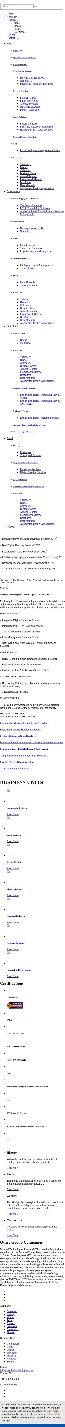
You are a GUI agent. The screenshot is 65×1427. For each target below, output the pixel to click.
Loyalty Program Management (36, 251)
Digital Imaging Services (33, 472)
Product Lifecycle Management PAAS (28, 486)
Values (10, 1317)
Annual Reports (28, 176)
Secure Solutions (19, 117)
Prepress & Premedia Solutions (25, 463)
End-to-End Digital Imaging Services (39, 417)
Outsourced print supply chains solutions (29, 425)
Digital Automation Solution (24, 58)
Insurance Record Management (36, 126)
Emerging (12, 1352)
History (10, 1314)
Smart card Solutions (31, 248)
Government (13, 191)
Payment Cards (28, 97)
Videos (17, 25)
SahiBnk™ (17, 51)
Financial (11, 1355)
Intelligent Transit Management (36, 83)
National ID (26, 80)
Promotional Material (31, 179)
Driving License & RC (32, 77)
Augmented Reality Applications (37, 188)
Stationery (25, 164)
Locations (12, 1326)
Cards (10, 1346)
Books (23, 340)
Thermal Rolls (27, 268)
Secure (10, 1361)
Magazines (25, 342)
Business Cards (28, 173)
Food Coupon (27, 245)
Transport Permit (29, 285)
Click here (5, 588)
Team (9, 1320)
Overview (12, 1311)
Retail (10, 438)
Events (16, 28)
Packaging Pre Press (30, 469)
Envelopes (25, 452)
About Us (12, 16)
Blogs (16, 22)
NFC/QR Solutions (30, 106)
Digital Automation (30, 109)
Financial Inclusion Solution (24, 137)
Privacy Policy (54, 1414)
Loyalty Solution (20, 480)
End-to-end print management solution (40, 150)
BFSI (9, 43)
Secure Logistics (28, 123)
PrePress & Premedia (21, 411)
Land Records (27, 282)
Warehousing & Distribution (24, 432)
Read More (12, 814)
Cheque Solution (29, 103)
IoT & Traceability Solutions (35, 208)
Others (10, 526)
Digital (10, 1349)
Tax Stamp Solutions (31, 205)
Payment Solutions (20, 91)
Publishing (12, 326)
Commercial (13, 1343)
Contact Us (12, 37)
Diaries (24, 167)
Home (10, 13)
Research (11, 1358)
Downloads (19, 31)
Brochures (25, 182)
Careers (11, 34)
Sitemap (11, 1332)
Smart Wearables (29, 100)
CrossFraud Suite (20, 65)
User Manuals (27, 185)
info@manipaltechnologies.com (16, 1370)
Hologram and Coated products (36, 129)
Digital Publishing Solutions (24, 388)
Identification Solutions (22, 71)
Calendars (25, 170)
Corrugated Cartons (30, 455)
